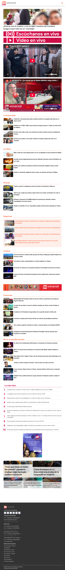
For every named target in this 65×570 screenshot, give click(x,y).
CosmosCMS (13, 568)
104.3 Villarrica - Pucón (9, 549)
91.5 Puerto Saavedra (9, 561)
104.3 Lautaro (7, 555)
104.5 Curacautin (8, 559)
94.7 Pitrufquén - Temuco (9, 546)
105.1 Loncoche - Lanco (9, 551)
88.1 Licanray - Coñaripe (9, 553)
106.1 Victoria (7, 557)
